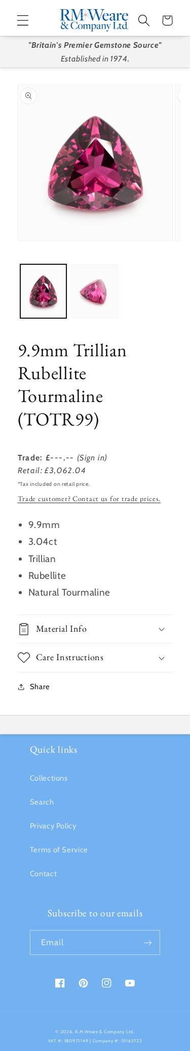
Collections (49, 778)
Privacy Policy (53, 825)
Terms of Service (59, 849)
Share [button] (40, 686)
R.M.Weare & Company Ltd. (105, 1031)
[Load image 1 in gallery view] (43, 291)
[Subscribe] (148, 942)
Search (42, 802)
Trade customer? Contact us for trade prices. (89, 498)
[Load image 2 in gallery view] (94, 291)
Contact (43, 873)
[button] (22, 20)
